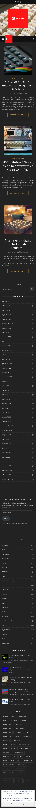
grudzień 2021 (7, 417)
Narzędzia (28, 760)
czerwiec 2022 (7, 390)
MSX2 (28, 757)
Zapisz (6, 519)
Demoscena (7, 752)
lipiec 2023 (5, 332)
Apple (5, 720)
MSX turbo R (16, 760)
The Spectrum (8, 777)
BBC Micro (5, 572)
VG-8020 (18, 781)
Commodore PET (9, 748)
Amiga (13, 716)
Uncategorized (7, 621)
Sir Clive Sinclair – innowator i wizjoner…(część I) (18, 85)
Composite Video (25, 748)
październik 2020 (7, 479)
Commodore (16, 740)
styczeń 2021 (6, 466)
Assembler (15, 720)
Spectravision (8, 773)
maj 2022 (5, 395)
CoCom (5, 740)
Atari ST (4, 563)
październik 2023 (7, 323)
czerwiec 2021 (7, 444)
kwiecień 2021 (6, 452)
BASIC (17, 736)
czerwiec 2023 (7, 337)
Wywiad (4, 634)
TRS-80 (19, 777)
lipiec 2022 (5, 386)
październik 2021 (7, 426)
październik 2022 (7, 372)
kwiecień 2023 (6, 346)
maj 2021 (5, 448)
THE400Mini (22, 773)
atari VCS (28, 732)
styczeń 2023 (6, 359)
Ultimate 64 (7, 781)
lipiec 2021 (5, 439)
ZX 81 (4, 639)
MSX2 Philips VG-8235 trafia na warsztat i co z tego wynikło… (18, 166)
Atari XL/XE (5, 567)
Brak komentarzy (22, 93)
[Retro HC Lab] (18, 18)
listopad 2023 (6, 319)
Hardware (5, 590)
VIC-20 (27, 781)
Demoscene (19, 752)
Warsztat (20, 158)
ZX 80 (5, 785)
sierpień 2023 (6, 328)
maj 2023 (5, 341)
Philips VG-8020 (8, 765)
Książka (4, 598)
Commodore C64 (24, 744)
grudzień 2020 (7, 470)
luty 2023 (5, 355)
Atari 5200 (5, 554)
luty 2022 (5, 408)
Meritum (6, 757)
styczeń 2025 (6, 301)
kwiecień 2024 (6, 310)
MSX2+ (5, 760)
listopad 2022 (6, 368)
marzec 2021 (6, 457)
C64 (3, 576)
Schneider (5, 607)
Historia (14, 78)
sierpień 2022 (6, 381)
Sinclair (22, 78)
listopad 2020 (6, 475)
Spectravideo (18, 769)
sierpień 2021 (6, 435)
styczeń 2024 (6, 315)
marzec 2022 (6, 404)
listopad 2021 (6, 421)
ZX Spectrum (6, 643)
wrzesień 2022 (7, 377)
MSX (13, 158)
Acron (5, 716)
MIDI (14, 757)
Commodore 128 (9, 744)
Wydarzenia (18, 237)
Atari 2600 (7, 724)
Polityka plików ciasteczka (23, 800)
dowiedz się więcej (18, 115)
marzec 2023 (6, 350)
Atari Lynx (7, 732)
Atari (3, 550)
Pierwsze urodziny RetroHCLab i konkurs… (18, 244)
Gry (3, 585)
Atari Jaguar (6, 558)
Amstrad (5, 545)
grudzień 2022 (7, 363)
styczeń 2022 (6, 412)
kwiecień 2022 (6, 399)
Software (5, 616)
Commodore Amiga (8, 581)
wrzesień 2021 (7, 430)
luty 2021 (5, 461)
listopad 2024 (6, 306)
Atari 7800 (7, 728)
